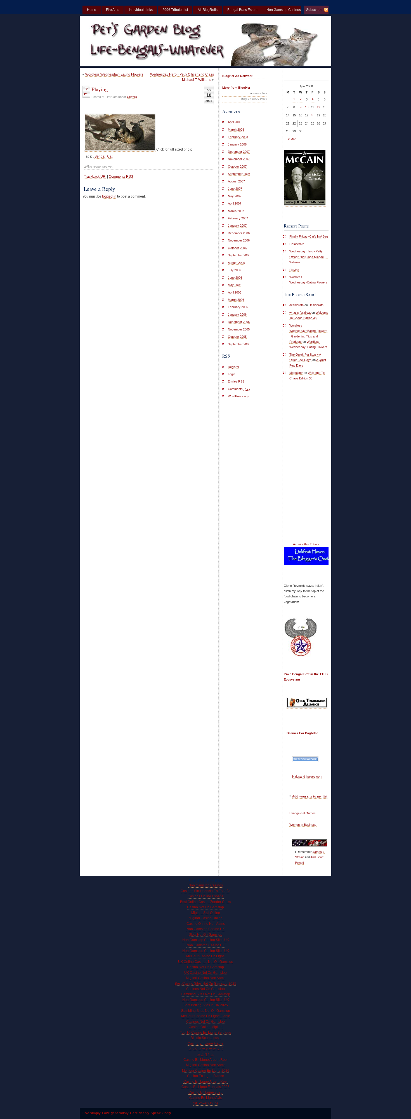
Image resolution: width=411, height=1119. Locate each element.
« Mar (292, 139)
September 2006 (239, 255)
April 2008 (234, 122)
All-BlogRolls (208, 10)
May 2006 (234, 285)
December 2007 (239, 151)
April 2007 (234, 203)
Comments (239, 389)
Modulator (296, 372)
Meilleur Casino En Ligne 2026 (205, 1071)
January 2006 (237, 314)
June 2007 (235, 188)
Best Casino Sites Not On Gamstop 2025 (205, 984)
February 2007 (238, 218)
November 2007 (239, 159)
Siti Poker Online (205, 1103)
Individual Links (141, 10)
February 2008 (238, 137)
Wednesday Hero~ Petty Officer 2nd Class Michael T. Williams (308, 257)
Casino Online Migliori (206, 1027)
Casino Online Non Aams (205, 924)
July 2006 (234, 270)
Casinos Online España (206, 896)
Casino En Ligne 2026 (205, 1092)
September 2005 (239, 344)
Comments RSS (121, 177)
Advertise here (258, 93)
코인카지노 (205, 1054)
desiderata (296, 305)
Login (231, 374)
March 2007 (236, 211)
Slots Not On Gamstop (205, 935)
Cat (109, 156)
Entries (236, 381)
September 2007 (239, 173)
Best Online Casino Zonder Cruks (205, 902)
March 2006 (236, 299)
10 (306, 107)
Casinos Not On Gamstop (205, 989)
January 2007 (237, 225)
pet (86, 93)
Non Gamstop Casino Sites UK (205, 940)
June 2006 (235, 277)
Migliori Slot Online (205, 913)
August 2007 (236, 181)
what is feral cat (300, 312)
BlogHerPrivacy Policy (254, 99)
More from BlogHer (236, 87)
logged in (109, 196)
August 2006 (236, 262)
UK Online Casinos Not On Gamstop (205, 962)
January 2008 (237, 144)
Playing (99, 89)
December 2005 (239, 321)
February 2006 (238, 307)
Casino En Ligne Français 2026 (205, 1087)
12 (318, 107)
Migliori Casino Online (206, 918)
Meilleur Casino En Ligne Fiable (205, 1016)
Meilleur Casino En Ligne (205, 956)
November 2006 (239, 240)
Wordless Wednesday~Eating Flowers (114, 74)
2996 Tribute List (175, 10)
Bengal (100, 156)
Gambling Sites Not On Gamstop (205, 994)
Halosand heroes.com (307, 776)
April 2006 (234, 292)
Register (233, 367)
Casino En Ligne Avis (205, 1098)
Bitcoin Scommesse (206, 1038)
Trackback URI (95, 177)
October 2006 (237, 248)
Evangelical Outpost (302, 813)
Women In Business (302, 824)
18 (312, 115)
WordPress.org (238, 396)
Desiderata (296, 244)
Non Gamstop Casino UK (205, 929)
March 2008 (236, 129)
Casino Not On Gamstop (205, 907)
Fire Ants (112, 10)
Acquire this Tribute (306, 544)
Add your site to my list (309, 796)
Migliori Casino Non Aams (205, 978)
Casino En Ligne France (205, 1076)
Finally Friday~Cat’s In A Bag (308, 236)
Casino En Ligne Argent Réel (205, 1060)
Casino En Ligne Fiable (205, 1043)
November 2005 (239, 329)
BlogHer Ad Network (237, 76)
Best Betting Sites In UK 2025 (205, 1005)
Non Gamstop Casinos (205, 885)
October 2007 (237, 166)
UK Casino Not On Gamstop (205, 973)
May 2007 (234, 196)
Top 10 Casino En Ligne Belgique (205, 1032)
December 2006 (239, 233)
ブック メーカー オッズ (205, 1049)
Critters (132, 96)
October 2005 (237, 336)
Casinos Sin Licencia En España (205, 891)
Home (91, 10)
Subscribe (314, 10)
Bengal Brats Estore (242, 10)
